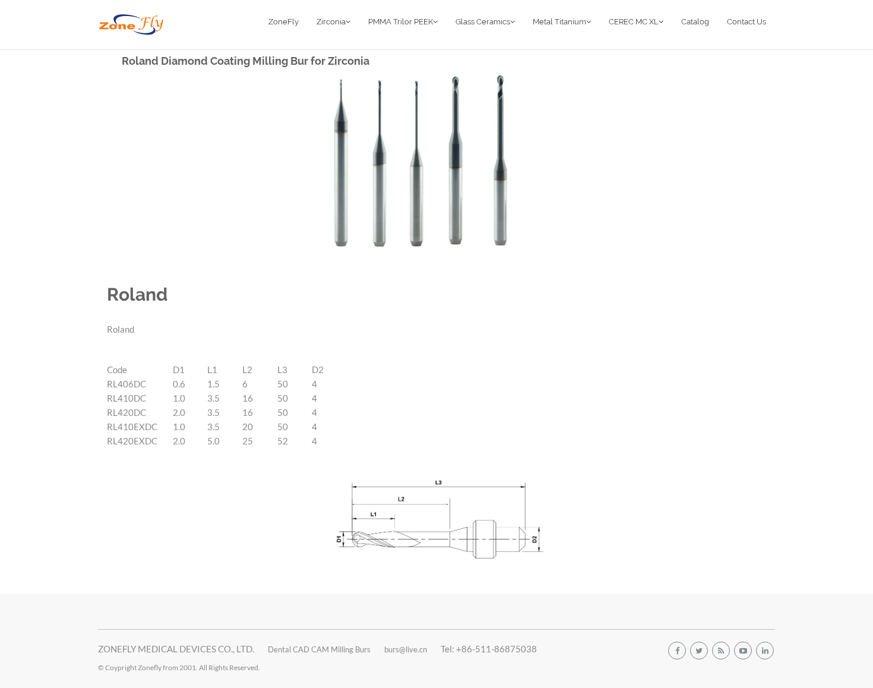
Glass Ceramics (483, 21)
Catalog (695, 21)
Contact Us (746, 21)
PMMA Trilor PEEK (400, 21)
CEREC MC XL (634, 21)
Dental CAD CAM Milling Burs (319, 649)
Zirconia (331, 21)
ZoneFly (283, 21)
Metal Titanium (559, 21)
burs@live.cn (405, 649)
